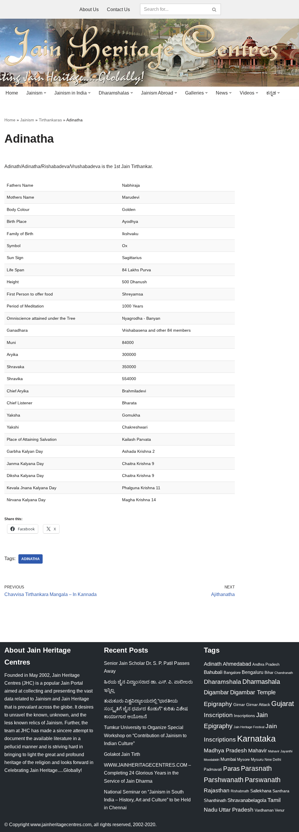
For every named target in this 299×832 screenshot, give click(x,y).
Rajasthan (217, 790)
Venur (279, 810)
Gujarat (282, 703)
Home (12, 92)
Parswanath (263, 780)
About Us (89, 9)
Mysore (243, 759)
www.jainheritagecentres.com (60, 824)
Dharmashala (261, 681)
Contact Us (118, 9)
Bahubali (213, 672)
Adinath (213, 664)
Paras (231, 768)
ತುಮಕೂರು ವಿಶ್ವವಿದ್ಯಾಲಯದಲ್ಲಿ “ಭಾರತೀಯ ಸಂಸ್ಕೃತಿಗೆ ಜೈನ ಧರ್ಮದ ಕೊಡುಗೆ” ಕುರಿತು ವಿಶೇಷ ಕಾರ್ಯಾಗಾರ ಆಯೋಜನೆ (146, 708)
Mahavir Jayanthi (280, 751)
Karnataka (256, 738)
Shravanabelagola (246, 800)
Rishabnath (240, 791)
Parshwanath (224, 780)
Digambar (216, 692)
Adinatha (30, 559)
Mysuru (257, 759)
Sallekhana (260, 790)
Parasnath (256, 768)
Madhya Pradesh (225, 750)
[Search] (214, 9)
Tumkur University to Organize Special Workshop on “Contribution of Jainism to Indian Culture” (145, 735)
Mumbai (228, 759)
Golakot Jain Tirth (122, 754)
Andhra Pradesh (265, 665)
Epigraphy (218, 703)
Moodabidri (211, 759)
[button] (45, 93)
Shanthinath (215, 800)
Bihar (269, 672)
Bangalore (232, 672)
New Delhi (273, 760)
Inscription (218, 715)
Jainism (27, 120)
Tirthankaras (50, 120)
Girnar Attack (258, 704)
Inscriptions (244, 715)
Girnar (239, 704)
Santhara (280, 791)
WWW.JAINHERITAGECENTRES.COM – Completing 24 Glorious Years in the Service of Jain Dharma (147, 773)
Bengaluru (252, 672)
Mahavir (257, 750)
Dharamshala (222, 681)
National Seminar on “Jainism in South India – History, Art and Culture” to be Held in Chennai (147, 799)
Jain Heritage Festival (249, 727)
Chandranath (283, 672)
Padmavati (213, 769)
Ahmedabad (237, 664)
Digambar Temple (253, 692)
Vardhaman (264, 810)
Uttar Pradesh (236, 810)
